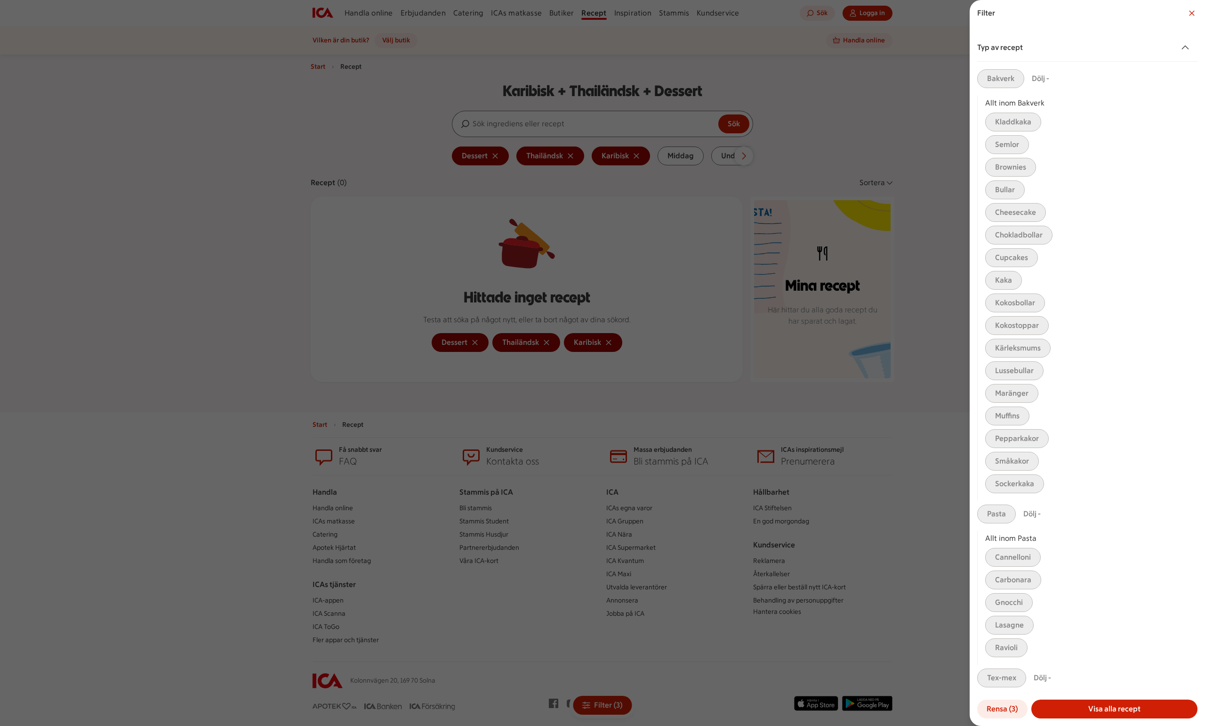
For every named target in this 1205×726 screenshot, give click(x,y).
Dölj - (1040, 78)
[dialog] (1087, 363)
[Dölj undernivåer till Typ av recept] (1187, 47)
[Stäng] (1191, 13)
